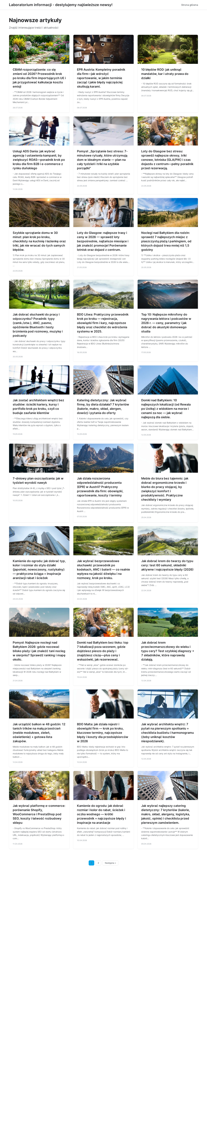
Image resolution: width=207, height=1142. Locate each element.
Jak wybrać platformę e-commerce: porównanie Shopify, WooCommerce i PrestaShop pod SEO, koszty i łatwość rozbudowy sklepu (39, 814)
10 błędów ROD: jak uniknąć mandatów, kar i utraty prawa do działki (164, 74)
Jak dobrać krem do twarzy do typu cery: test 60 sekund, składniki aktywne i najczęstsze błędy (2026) (167, 565)
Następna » (110, 863)
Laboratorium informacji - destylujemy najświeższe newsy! (60, 5)
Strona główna (189, 4)
